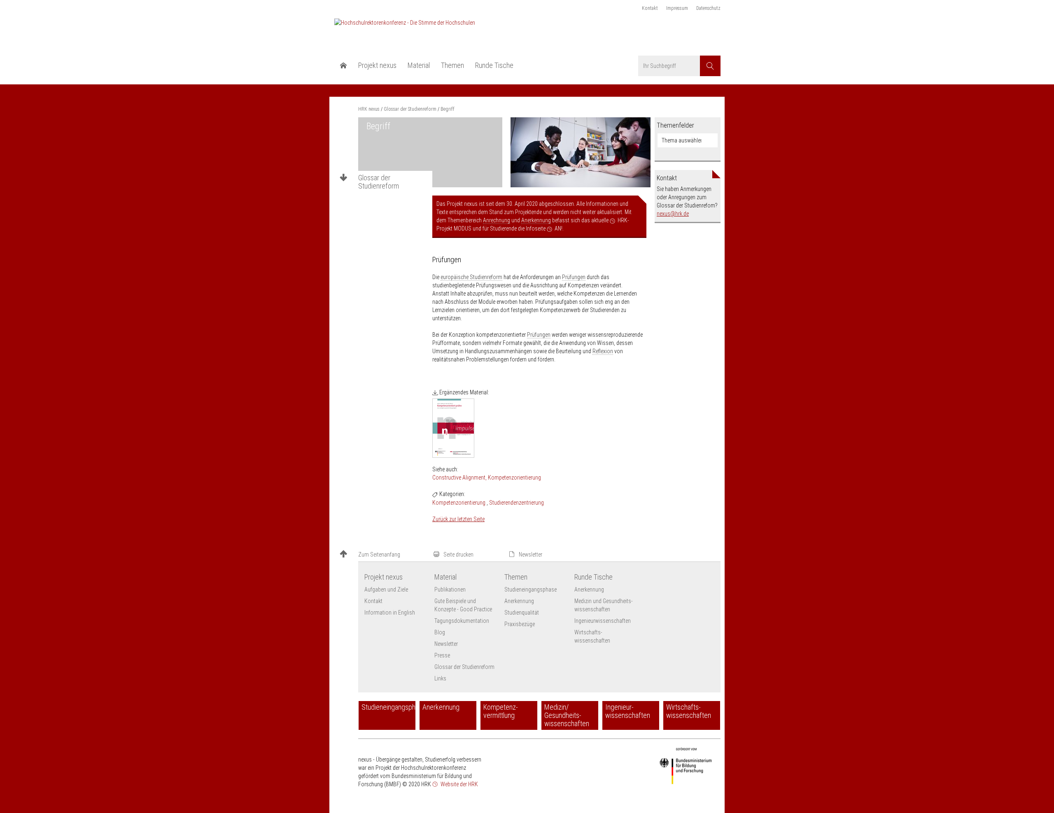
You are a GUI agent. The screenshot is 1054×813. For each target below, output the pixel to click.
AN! (558, 228)
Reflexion (602, 351)
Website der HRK (458, 784)
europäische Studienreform (471, 277)
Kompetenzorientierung (514, 477)
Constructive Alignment (458, 477)
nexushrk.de (673, 213)
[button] (382, 554)
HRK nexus (369, 109)
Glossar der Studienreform (378, 182)
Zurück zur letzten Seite (458, 519)
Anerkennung (536, 220)
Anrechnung (496, 220)
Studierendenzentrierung (516, 502)
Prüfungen (573, 277)
